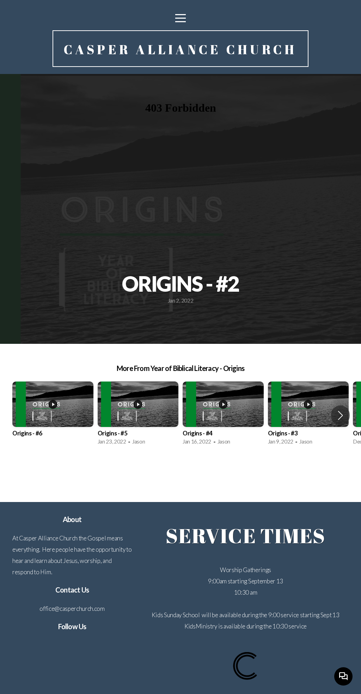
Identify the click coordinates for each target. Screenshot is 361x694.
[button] (340, 415)
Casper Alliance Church (180, 49)
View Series (180, 469)
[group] (52, 415)
